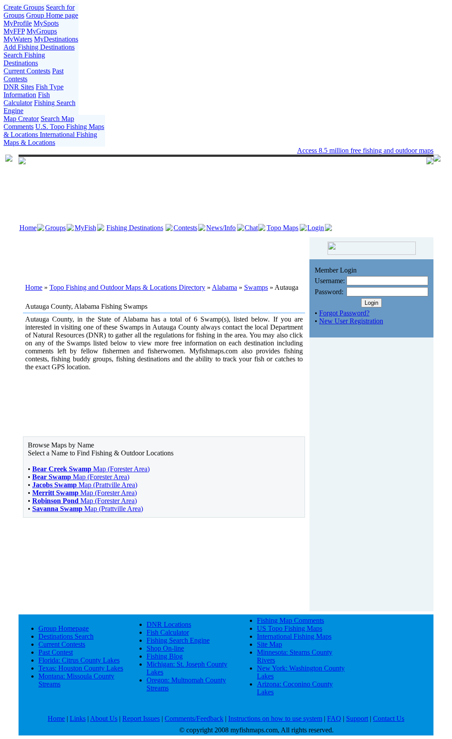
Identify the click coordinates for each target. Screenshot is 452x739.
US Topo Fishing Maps (289, 628)
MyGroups (41, 31)
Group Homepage (63, 628)
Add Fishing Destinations (39, 47)
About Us (103, 718)
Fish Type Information (34, 91)
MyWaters (18, 39)
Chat (251, 227)
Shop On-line (165, 648)
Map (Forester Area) (91, 469)
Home (28, 227)
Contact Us (388, 718)
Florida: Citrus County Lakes (79, 660)
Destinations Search (66, 636)
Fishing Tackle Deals (200, 150)
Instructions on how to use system (275, 718)
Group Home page (52, 15)
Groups (55, 227)
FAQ (334, 718)
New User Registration (351, 321)
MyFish (85, 227)
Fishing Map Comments (290, 620)
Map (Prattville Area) (84, 485)
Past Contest (55, 652)
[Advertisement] (164, 255)
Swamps (256, 287)
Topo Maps (282, 227)
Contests (185, 227)
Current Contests (27, 71)
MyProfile (18, 23)
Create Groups (24, 7)
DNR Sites (19, 87)
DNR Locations (169, 624)
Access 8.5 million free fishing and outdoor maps (365, 150)
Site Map (269, 644)
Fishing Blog (165, 656)
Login (315, 227)
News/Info (221, 227)
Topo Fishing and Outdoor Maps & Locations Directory (127, 287)
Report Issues (141, 718)
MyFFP (14, 31)
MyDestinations (56, 39)
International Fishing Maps (294, 636)
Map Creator (21, 118)
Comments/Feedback (194, 718)
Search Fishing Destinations (24, 59)
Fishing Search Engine (178, 640)
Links (78, 718)
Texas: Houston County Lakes (80, 668)
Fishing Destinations (134, 227)
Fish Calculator (27, 98)
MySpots (46, 23)
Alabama (224, 287)
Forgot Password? (344, 313)
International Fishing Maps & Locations (50, 138)
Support (357, 718)
